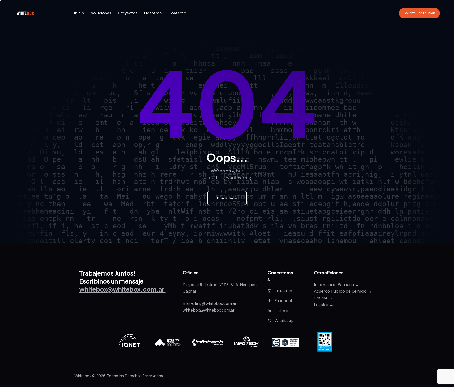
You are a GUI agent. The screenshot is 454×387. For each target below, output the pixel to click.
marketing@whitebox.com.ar (210, 303)
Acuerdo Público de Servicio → (343, 291)
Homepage (227, 198)
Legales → (323, 304)
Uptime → (323, 298)
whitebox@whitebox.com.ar (209, 310)
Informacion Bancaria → (336, 284)
